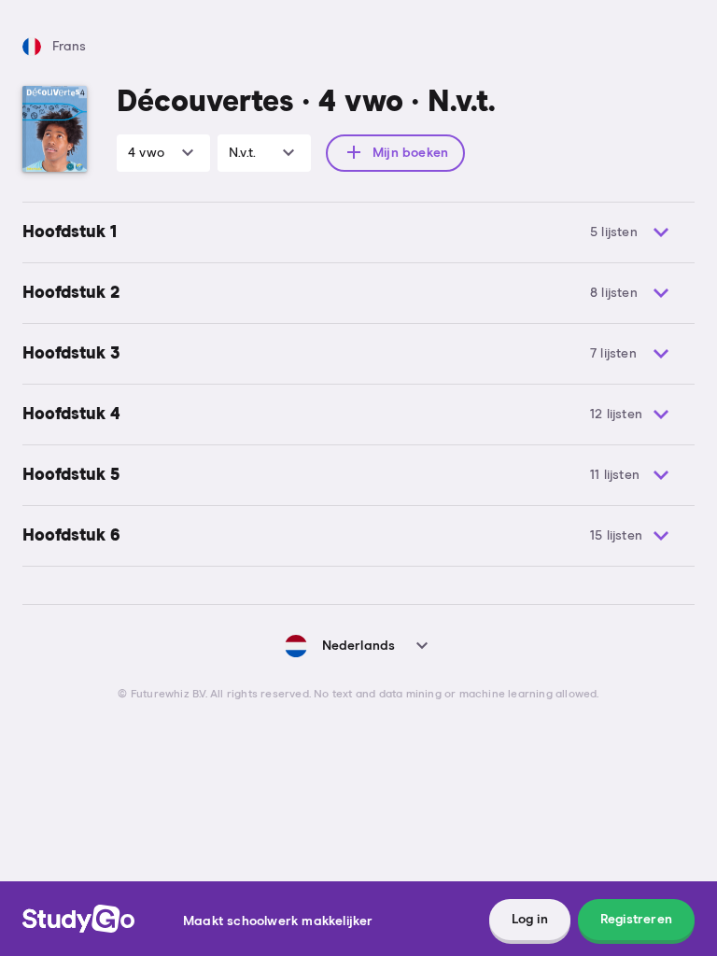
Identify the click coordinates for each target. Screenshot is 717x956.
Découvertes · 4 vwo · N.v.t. (306, 103)
